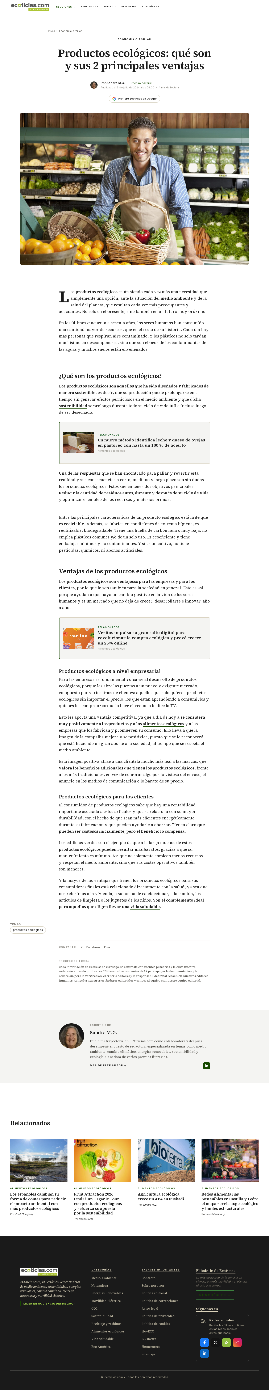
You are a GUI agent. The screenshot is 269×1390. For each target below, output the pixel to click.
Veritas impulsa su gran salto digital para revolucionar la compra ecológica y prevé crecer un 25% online (149, 638)
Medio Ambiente (104, 1278)
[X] (215, 1342)
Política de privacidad (158, 1316)
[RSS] (226, 1342)
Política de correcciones (160, 1301)
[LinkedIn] (206, 1065)
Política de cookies (156, 1324)
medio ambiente (177, 298)
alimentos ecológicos (163, 723)
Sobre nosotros (153, 1285)
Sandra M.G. (116, 83)
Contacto (149, 1278)
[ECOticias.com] (30, 7)
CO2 (94, 1308)
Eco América (101, 1346)
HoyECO (110, 6)
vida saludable (145, 906)
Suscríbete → (215, 1295)
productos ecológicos (87, 581)
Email (108, 947)
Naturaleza (99, 1285)
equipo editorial (189, 980)
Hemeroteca (151, 1346)
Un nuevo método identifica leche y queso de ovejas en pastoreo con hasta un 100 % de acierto (151, 442)
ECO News (128, 6)
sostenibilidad (73, 405)
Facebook (93, 947)
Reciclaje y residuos (106, 1324)
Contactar (89, 6)
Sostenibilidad (102, 1316)
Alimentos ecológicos (107, 1331)
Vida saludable (102, 1339)
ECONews (149, 1339)
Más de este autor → (108, 1065)
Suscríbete (151, 6)
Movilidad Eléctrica (106, 1301)
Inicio (51, 31)
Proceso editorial (141, 83)
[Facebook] (204, 1342)
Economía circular (70, 31)
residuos (112, 493)
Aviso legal (150, 1308)
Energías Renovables (107, 1293)
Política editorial (154, 1293)
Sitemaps (149, 1354)
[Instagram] (237, 1342)
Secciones (64, 6)
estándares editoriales (117, 980)
